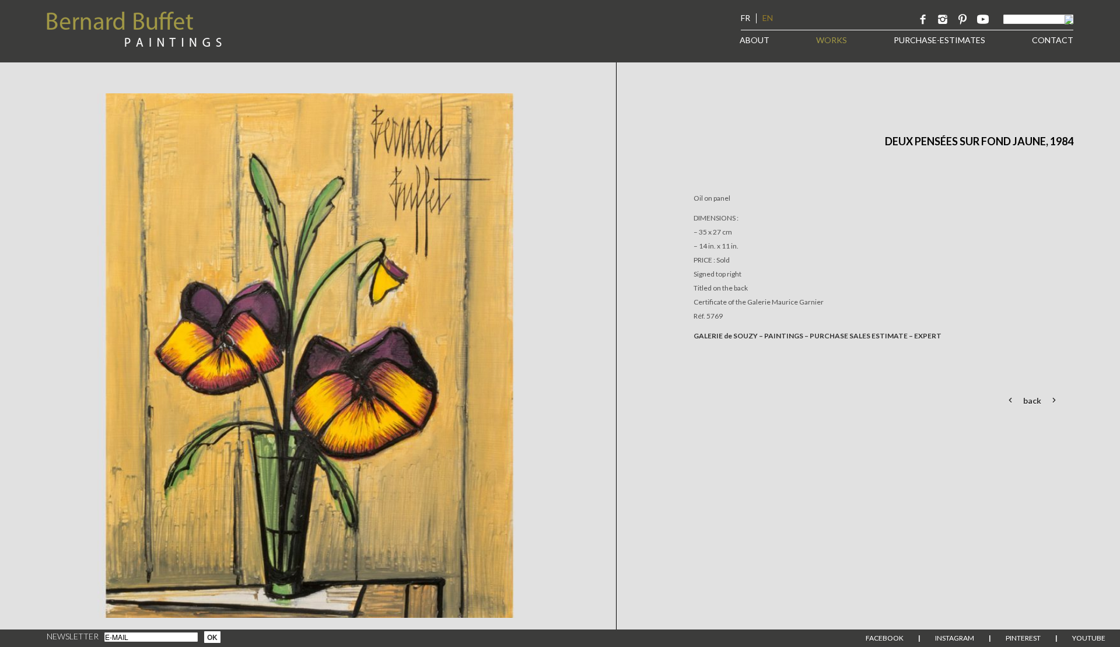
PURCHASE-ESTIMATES (939, 40)
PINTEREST (1023, 638)
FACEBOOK (885, 638)
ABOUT (754, 40)
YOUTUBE (1088, 638)
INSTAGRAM (954, 638)
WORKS (831, 40)
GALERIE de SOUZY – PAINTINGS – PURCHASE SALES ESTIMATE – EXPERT (818, 335)
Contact (1052, 40)
